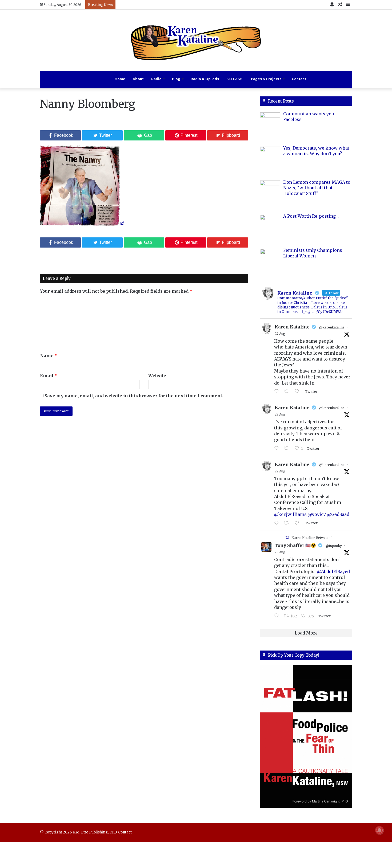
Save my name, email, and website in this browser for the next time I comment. (134, 395)
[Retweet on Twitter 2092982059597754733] (288, 391)
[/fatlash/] (306, 736)
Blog (176, 79)
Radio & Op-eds (205, 79)
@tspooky (334, 546)
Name (49, 355)
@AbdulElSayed (333, 571)
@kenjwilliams (290, 514)
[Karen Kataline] (196, 40)
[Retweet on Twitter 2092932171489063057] (288, 523)
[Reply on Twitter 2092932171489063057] (278, 523)
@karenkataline (332, 327)
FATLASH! (234, 79)
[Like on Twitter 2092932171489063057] (298, 523)
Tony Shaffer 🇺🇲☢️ (295, 545)
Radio (156, 79)
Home (120, 79)
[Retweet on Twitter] (287, 537)
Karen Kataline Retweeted (312, 538)
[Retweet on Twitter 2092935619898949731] (288, 448)
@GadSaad (338, 514)
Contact (299, 79)
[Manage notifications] (379, 830)
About (138, 79)
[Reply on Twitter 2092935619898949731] (278, 448)
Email (49, 375)
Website (157, 375)
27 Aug (280, 334)
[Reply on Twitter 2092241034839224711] (278, 615)
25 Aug (280, 552)
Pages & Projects (266, 79)
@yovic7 (317, 514)
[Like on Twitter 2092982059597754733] (298, 391)
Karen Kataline (292, 327)
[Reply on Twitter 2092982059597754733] (278, 391)
